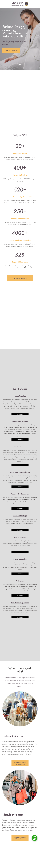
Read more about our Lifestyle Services (20, 838)
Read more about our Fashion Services (20, 763)
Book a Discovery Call (11, 50)
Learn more (20, 414)
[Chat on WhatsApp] (34, 838)
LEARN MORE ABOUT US (20, 278)
